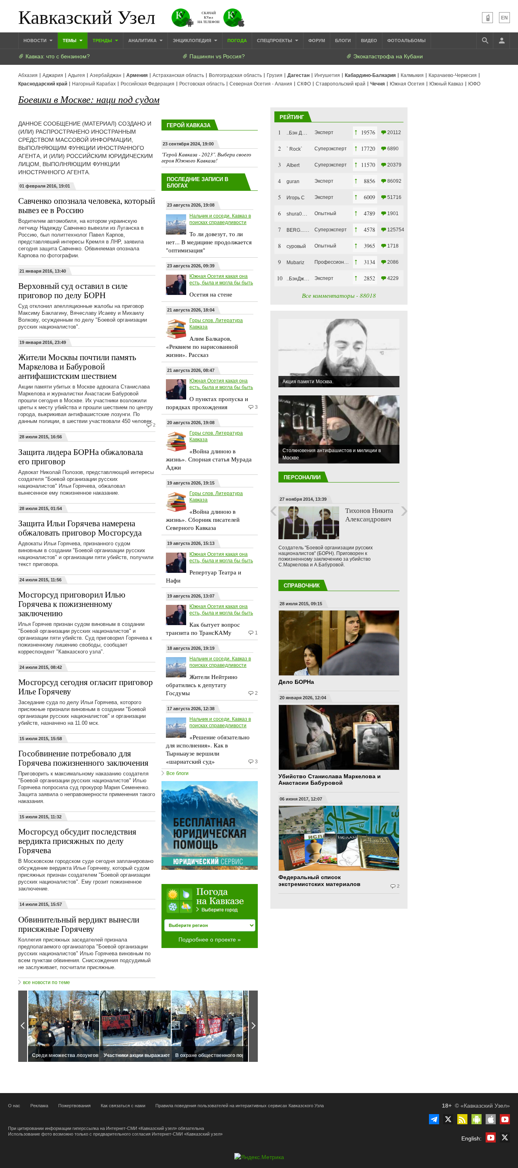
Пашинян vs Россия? (216, 56)
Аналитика (143, 40)
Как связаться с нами (123, 1105)
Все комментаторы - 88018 (339, 295)
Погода (237, 40)
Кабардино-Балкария (370, 75)
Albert (293, 165)
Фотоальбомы (406, 40)
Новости (35, 40)
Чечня (377, 84)
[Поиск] (485, 40)
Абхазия (28, 75)
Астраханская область (178, 75)
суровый (296, 246)
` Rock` (294, 149)
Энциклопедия (192, 40)
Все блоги (177, 773)
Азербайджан (105, 75)
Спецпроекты (275, 40)
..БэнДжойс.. (300, 279)
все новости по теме (46, 982)
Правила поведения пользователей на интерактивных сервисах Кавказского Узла (239, 1105)
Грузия (274, 75)
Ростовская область (202, 84)
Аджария (52, 75)
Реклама (39, 1105)
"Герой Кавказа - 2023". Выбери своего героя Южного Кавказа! (206, 158)
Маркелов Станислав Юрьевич (360, 519)
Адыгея (76, 75)
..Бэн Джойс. (300, 133)
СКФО (304, 84)
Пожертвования (74, 1105)
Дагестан (298, 75)
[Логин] (501, 40)
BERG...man (300, 230)
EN (504, 18)
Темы (70, 40)
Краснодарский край (42, 84)
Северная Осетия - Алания (260, 84)
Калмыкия (412, 75)
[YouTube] (505, 1119)
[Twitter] (448, 1119)
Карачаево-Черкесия (453, 75)
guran (293, 181)
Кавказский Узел (86, 16)
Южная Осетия (407, 84)
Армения (137, 75)
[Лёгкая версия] (487, 17)
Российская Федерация (147, 84)
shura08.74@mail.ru (309, 214)
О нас (14, 1105)
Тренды (103, 40)
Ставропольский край (340, 84)
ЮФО (474, 84)
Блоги (343, 40)
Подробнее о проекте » (209, 939)
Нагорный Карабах (94, 84)
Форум (316, 40)
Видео (369, 40)
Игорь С (296, 198)
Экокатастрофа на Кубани (387, 56)
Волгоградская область (235, 75)
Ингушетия (327, 75)
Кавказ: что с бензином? (57, 56)
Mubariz (295, 262)
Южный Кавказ (446, 84)
